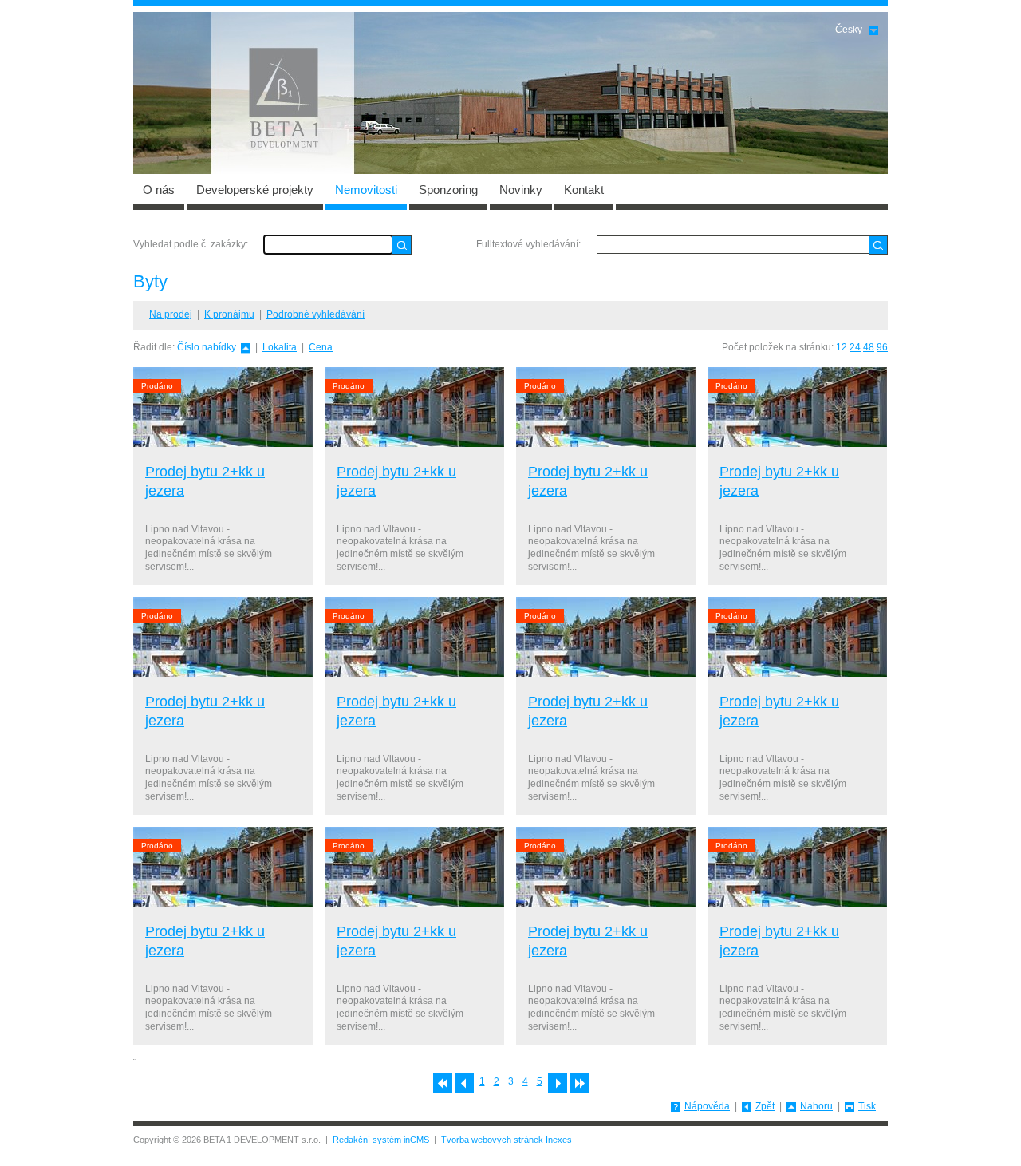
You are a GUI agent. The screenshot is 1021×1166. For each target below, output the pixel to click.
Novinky (520, 189)
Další (557, 1083)
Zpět (765, 1106)
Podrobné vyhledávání (315, 314)
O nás (159, 189)
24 (855, 347)
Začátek (442, 1083)
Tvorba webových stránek (492, 1139)
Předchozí (464, 1083)
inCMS (416, 1139)
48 (868, 347)
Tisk (867, 1106)
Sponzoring (448, 189)
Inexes (559, 1139)
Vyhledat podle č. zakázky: (190, 244)
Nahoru (816, 1106)
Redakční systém (367, 1139)
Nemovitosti (366, 189)
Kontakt (584, 189)
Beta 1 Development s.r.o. (283, 93)
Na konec (579, 1083)
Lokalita (279, 347)
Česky (848, 29)
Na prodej (170, 314)
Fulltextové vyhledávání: (528, 244)
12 (841, 347)
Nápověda (707, 1106)
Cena (321, 347)
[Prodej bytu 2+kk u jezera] (223, 407)
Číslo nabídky (206, 347)
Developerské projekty (254, 189)
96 (882, 347)
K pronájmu (229, 314)
